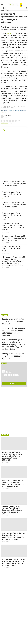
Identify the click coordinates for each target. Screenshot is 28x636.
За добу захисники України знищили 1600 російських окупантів (12, 194)
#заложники (23, 110)
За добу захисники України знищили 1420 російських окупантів (12, 248)
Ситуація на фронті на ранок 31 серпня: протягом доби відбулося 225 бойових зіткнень (14, 183)
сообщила (10, 33)
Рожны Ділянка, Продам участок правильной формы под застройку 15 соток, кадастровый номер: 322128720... (12, 456)
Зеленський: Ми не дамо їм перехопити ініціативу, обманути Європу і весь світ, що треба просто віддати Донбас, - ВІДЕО (13, 344)
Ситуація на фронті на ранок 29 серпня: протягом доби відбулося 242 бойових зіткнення (14, 238)
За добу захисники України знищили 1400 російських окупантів (12, 215)
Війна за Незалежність (10, 373)
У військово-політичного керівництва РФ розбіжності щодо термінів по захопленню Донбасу (13, 226)
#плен (2, 110)
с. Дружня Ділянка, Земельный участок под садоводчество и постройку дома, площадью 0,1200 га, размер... (13, 562)
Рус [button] (5, 8)
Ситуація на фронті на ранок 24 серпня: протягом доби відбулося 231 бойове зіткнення (13, 331)
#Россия (17, 110)
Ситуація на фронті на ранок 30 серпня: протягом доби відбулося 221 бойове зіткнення (14, 204)
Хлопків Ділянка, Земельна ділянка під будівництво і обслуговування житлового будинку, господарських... (12, 510)
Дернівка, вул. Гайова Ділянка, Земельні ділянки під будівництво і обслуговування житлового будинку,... (13, 536)
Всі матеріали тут (14, 383)
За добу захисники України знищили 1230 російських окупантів (13, 355)
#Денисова (3, 112)
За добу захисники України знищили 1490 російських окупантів (13, 321)
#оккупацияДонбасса (9, 110)
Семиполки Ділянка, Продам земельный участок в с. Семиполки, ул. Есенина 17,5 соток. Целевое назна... (12, 483)
